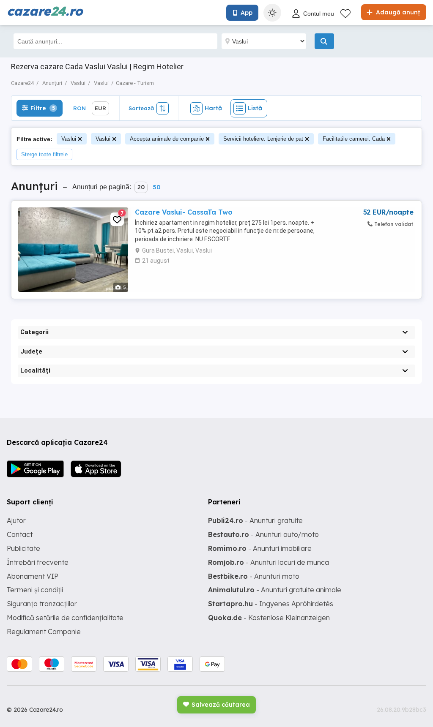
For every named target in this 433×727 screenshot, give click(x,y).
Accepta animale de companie (167, 139)
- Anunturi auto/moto (263, 534)
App (246, 12)
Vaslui (68, 139)
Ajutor (16, 520)
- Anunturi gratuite (255, 520)
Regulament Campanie (44, 631)
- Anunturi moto (253, 576)
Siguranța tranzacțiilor (42, 603)
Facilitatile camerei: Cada (354, 139)
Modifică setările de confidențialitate (65, 617)
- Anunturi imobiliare (260, 548)
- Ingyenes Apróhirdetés (270, 603)
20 (141, 187)
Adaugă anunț (397, 12)
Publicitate (23, 548)
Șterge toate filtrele (44, 154)
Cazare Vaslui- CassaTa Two (184, 212)
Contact (20, 534)
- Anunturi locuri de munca (268, 562)
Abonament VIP (32, 576)
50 (156, 187)
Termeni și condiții (35, 589)
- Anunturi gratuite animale (274, 589)
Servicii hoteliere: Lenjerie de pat (263, 139)
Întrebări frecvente (38, 562)
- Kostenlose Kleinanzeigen (269, 617)
